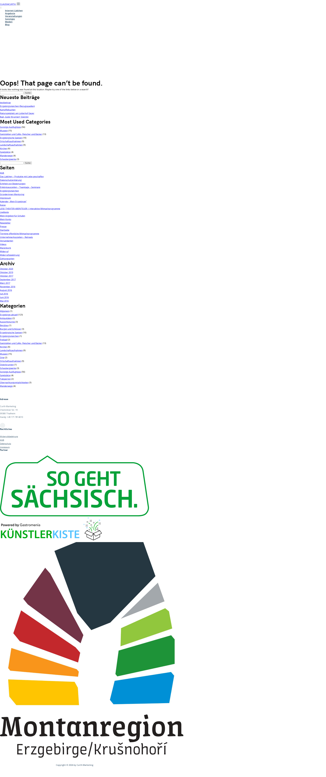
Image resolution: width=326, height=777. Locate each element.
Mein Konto (5, 219)
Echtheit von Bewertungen (12, 183)
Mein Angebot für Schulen (12, 215)
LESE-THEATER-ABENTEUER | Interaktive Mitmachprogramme (30, 208)
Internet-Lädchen (14, 10)
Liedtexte (4, 212)
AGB (2, 173)
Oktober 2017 (6, 276)
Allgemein (4, 311)
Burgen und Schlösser (10, 329)
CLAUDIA (8, 4)
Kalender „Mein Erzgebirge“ (13, 201)
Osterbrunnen (7, 364)
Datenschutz (5, 444)
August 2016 (6, 290)
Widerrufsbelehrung (10, 255)
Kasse (3, 205)
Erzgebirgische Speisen (11, 137)
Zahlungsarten (7, 258)
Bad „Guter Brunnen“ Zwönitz (14, 116)
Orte (2, 357)
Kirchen (3, 148)
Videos (3, 244)
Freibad (3, 339)
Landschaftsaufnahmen (11, 145)
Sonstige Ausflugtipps (10, 127)
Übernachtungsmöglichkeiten (14, 382)
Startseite (4, 230)
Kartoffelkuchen (7, 109)
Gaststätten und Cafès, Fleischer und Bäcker (21, 134)
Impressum (5, 198)
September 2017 (8, 279)
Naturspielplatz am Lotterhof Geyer (17, 113)
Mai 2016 (4, 301)
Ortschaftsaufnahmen (10, 141)
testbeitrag (5, 102)
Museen (4, 130)
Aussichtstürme (7, 321)
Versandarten (6, 240)
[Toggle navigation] (18, 4)
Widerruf (4, 251)
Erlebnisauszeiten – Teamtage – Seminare (20, 187)
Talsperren (5, 379)
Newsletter (5, 223)
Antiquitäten (6, 318)
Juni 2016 (4, 297)
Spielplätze (5, 152)
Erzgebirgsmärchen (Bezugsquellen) (17, 106)
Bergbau (4, 325)
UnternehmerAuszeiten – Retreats (16, 237)
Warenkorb (5, 248)
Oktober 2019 (6, 272)
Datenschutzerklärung (11, 180)
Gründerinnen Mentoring (12, 194)
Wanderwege (6, 155)
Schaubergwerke (8, 159)
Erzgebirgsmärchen (9, 190)
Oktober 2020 (6, 268)
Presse (3, 226)
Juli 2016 (4, 293)
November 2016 (7, 286)
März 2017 (5, 283)
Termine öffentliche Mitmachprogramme (19, 233)
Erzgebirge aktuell (9, 314)
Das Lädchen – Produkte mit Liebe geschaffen (22, 176)
